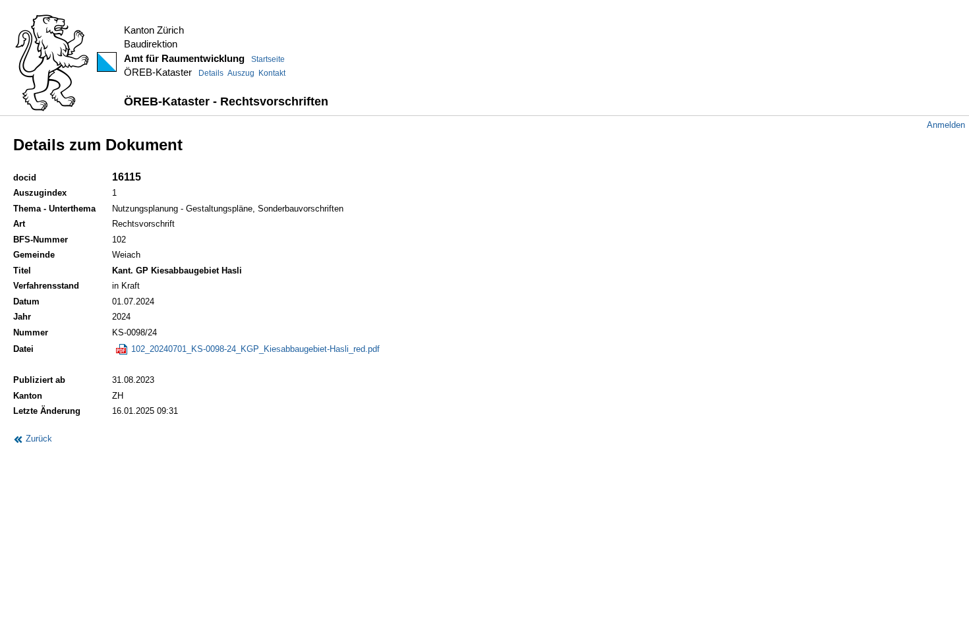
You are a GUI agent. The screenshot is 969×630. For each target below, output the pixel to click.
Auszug (240, 73)
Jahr (22, 317)
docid (24, 178)
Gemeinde (34, 255)
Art (19, 224)
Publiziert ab (39, 380)
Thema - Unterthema (54, 209)
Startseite (268, 59)
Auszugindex (40, 193)
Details (210, 73)
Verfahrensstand (46, 286)
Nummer (30, 332)
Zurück (37, 439)
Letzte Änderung (46, 411)
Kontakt (271, 73)
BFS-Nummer (40, 239)
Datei (23, 349)
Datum (26, 301)
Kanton (27, 396)
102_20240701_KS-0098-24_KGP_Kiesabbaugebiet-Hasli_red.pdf (254, 349)
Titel (22, 270)
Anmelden (946, 125)
